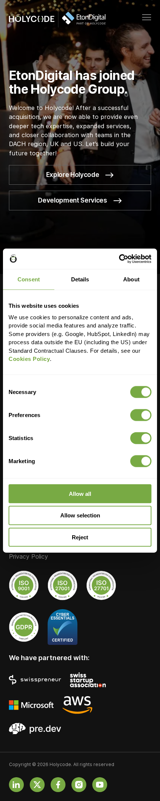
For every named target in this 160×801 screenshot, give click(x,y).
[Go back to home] (57, 18)
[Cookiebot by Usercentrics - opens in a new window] (118, 259)
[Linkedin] (16, 784)
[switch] (140, 415)
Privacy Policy (28, 556)
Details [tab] (80, 279)
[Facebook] (58, 784)
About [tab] (131, 279)
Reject (80, 537)
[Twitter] (37, 784)
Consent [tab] (28, 279)
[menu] (146, 18)
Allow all (80, 493)
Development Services (72, 200)
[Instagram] (78, 784)
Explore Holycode (72, 174)
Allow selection (80, 515)
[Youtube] (99, 784)
